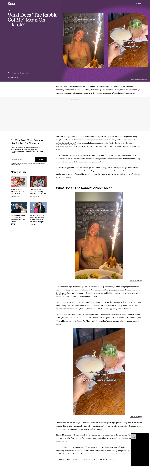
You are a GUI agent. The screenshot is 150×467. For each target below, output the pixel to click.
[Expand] (132, 435)
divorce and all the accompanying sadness (90, 435)
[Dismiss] (146, 435)
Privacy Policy (16, 164)
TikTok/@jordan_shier (136, 280)
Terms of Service (41, 163)
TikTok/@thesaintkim (136, 416)
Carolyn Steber (13, 77)
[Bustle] (13, 3)
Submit (41, 159)
